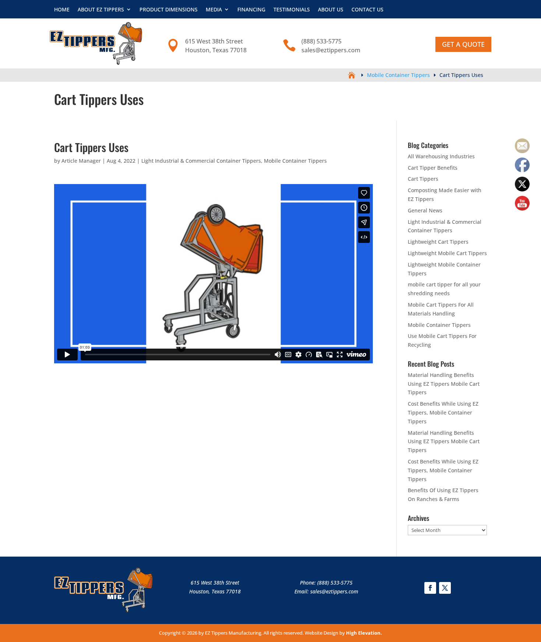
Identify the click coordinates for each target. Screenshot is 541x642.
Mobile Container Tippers (295, 160)
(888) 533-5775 (335, 582)
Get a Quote (463, 44)
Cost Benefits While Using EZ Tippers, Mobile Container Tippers (443, 412)
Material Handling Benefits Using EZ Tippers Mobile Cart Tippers (444, 383)
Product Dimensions (168, 9)
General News (425, 210)
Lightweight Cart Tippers (438, 241)
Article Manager (81, 160)
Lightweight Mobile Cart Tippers (447, 253)
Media (214, 9)
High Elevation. (364, 632)
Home (62, 9)
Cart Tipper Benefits (432, 167)
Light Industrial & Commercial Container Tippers (201, 160)
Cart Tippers (423, 178)
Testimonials (291, 9)
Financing (251, 9)
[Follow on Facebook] (430, 588)
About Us (330, 9)
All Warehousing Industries (441, 156)
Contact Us (367, 9)
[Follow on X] (445, 588)
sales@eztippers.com (334, 591)
